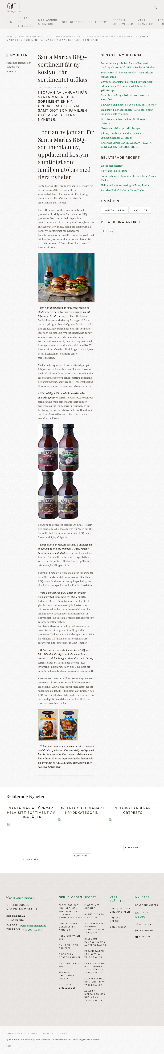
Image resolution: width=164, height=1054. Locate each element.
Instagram (146, 930)
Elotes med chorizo (112, 165)
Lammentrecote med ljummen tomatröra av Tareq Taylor (95, 968)
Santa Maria (114, 210)
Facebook (145, 924)
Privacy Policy (15, 1033)
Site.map (61, 1033)
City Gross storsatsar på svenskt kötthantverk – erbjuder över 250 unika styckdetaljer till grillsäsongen (127, 86)
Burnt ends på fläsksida (114, 171)
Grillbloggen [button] (73, 22)
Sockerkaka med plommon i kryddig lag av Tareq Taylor (95, 928)
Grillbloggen (70, 897)
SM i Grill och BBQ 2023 (68, 946)
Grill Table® (118, 927)
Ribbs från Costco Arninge (70, 956)
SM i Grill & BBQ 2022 (69, 965)
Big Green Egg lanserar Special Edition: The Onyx (129, 104)
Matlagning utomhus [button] (47, 22)
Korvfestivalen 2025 (69, 937)
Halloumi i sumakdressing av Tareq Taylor (125, 185)
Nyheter (142, 897)
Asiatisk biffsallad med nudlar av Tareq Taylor (94, 996)
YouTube (145, 936)
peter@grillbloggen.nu (33, 925)
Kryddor (141, 210)
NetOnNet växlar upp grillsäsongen (121, 128)
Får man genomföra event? (66, 975)
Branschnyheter (146, 905)
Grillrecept (98, 22)
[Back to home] (14, 8)
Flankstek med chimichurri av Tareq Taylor (94, 982)
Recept (90, 897)
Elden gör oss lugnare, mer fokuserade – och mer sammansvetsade (70, 911)
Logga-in (47, 1033)
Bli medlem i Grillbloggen (68, 986)
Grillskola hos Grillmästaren (120, 910)
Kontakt (33, 1033)
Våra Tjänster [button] (145, 22)
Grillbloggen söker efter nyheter (68, 926)
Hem (9, 22)
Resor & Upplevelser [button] (123, 22)
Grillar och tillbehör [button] (25, 22)
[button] (156, 7)
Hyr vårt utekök (116, 919)
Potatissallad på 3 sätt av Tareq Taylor (123, 190)
